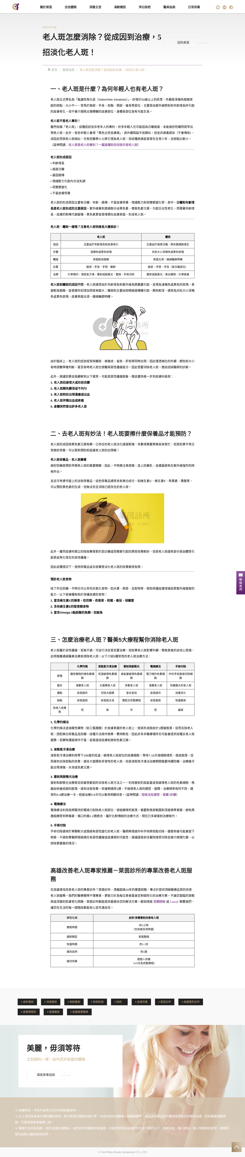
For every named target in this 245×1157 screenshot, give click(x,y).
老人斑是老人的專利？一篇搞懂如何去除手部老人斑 (103, 145)
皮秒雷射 (28, 1001)
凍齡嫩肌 (120, 7)
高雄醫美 (54, 1011)
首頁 (53, 70)
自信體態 (71, 7)
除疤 (119, 1001)
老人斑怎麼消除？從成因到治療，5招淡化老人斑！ (113, 70)
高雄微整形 (29, 1011)
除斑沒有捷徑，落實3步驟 (159, 794)
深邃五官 (95, 7)
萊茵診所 (165, 1001)
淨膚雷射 (51, 1001)
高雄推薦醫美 (80, 1011)
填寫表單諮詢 (46, 1075)
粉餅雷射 (75, 1001)
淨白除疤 (145, 7)
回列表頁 (183, 42)
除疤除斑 (98, 1001)
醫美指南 (169, 7)
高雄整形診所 (192, 1001)
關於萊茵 (46, 7)
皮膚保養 (142, 1001)
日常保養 (194, 7)
